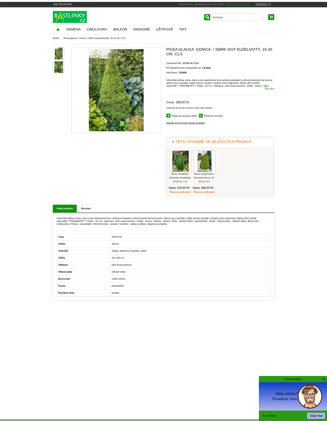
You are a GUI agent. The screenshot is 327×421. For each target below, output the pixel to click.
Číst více (269, 88)
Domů (56, 38)
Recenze (86, 208)
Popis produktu (65, 208)
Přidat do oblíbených (180, 192)
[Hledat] (207, 17)
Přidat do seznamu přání (184, 116)
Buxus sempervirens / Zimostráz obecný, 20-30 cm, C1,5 (204, 178)
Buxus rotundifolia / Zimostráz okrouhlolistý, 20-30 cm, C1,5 (180, 178)
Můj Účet (261, 4)
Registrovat (244, 4)
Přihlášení (231, 4)
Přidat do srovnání (213, 116)
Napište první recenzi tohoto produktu (185, 123)
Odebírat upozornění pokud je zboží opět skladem (189, 108)
